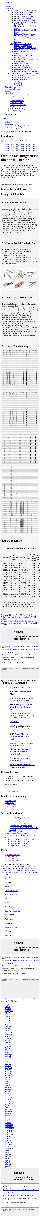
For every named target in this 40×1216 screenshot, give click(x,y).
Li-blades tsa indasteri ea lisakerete (26, 50)
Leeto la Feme (15, 89)
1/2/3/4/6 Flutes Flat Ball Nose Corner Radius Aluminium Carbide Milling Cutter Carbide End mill (18, 617)
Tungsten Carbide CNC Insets (24, 75)
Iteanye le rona (10, 114)
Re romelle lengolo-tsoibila (10, 184)
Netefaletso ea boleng (17, 109)
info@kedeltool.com (12, 784)
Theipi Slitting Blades (21, 65)
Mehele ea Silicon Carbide (23, 18)
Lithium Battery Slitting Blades (25, 48)
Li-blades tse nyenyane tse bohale (26, 69)
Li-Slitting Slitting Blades (23, 46)
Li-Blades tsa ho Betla (22, 67)
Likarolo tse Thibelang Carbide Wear (23, 10)
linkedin (15, 857)
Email (30, 184)
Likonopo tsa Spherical (9, 868)
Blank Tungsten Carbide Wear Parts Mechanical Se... (21, 706)
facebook (17, 855)
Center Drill (18, 83)
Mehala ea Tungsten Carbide (24, 36)
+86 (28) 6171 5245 (12, 894)
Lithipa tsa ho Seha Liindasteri (20, 44)
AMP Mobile (31, 866)
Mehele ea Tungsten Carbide (24, 16)
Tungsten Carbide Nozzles (23, 12)
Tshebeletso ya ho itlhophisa (20, 99)
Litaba (7, 91)
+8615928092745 (11, 791)
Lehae (7, 6)
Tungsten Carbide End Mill (23, 77)
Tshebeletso (9, 93)
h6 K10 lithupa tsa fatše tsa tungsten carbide (22, 765)
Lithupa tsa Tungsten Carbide (24, 34)
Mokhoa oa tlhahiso (17, 101)
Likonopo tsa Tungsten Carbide (25, 20)
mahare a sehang (24, 868)
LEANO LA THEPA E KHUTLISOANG (18, 106)
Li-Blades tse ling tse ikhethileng (25, 71)
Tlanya (16, 81)
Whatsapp (23, 184)
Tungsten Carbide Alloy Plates (25, 38)
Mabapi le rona (10, 87)
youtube (15, 861)
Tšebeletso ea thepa (16, 103)
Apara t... (14, 722)
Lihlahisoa (9, 8)
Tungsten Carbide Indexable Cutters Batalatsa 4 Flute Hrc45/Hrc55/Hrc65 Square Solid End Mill (19, 623)
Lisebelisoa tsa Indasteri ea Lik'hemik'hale (23, 56)
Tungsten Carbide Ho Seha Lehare (19, 872)
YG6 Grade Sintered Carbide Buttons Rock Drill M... (20, 736)
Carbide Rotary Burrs (21, 79)
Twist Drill (18, 85)
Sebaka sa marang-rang (17, 866)
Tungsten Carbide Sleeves (23, 14)
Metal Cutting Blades (21, 63)
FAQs (7, 112)
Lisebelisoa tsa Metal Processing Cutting (24, 73)
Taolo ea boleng (15, 111)
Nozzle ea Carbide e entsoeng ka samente (19, 869)
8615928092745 (11, 927)
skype (13, 859)
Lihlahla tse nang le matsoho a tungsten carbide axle (19, 751)
